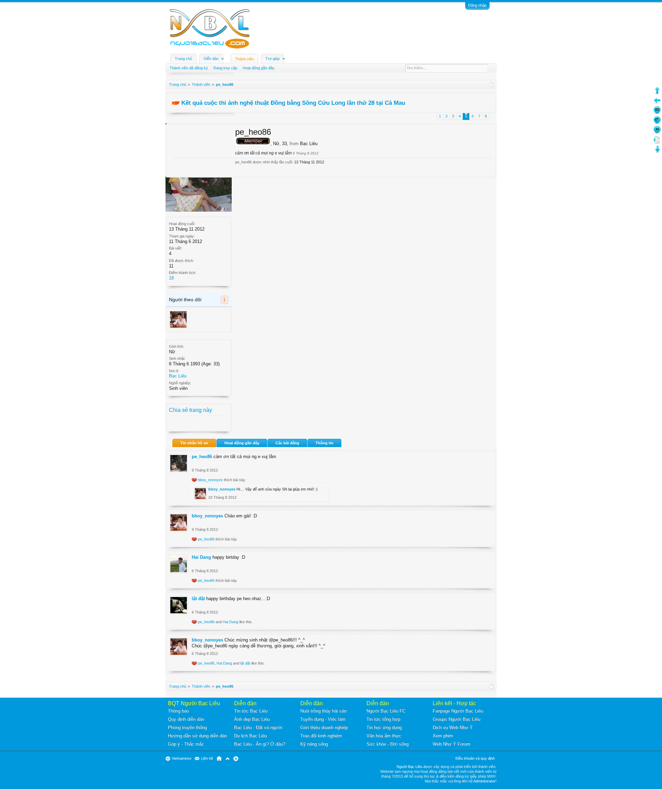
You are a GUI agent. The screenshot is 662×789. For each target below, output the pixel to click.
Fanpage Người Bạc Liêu (458, 711)
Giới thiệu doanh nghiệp (324, 727)
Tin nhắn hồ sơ (194, 443)
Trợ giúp (272, 59)
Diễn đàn (211, 59)
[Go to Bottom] (657, 151)
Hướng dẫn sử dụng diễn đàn (197, 735)
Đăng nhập (477, 5)
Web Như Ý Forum (451, 744)
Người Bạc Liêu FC (386, 711)
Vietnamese (181, 758)
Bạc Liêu (178, 375)
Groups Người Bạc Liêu (456, 719)
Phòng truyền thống (187, 727)
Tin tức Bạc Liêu (251, 711)
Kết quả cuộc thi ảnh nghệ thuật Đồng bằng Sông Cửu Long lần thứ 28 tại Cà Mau (293, 102)
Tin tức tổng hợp (383, 719)
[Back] (657, 102)
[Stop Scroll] (657, 132)
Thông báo (178, 711)
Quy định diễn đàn (186, 719)
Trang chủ (183, 59)
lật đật (198, 598)
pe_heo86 (202, 456)
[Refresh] (657, 122)
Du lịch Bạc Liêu (250, 735)
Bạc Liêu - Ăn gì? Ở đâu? (259, 744)
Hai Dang (201, 557)
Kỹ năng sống (314, 744)
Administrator (484, 781)
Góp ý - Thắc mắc (186, 744)
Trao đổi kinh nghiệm (321, 735)
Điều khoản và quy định (475, 758)
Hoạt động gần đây (241, 443)
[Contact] (657, 112)
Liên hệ (207, 758)
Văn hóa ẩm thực (384, 735)
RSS (235, 758)
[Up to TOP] (657, 92)
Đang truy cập (225, 68)
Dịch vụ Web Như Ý (453, 727)
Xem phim (443, 735)
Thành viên (244, 59)
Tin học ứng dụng (384, 727)
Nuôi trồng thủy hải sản (323, 711)
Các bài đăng (287, 443)
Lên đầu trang (227, 758)
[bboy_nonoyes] (178, 319)
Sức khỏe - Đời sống (388, 744)
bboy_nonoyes (210, 480)
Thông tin (324, 443)
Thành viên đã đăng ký (189, 68)
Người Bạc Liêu (409, 767)
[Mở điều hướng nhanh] (492, 84)
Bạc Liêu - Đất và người (258, 727)
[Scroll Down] (657, 142)
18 (171, 278)
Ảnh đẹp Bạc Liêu (252, 719)
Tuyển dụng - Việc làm (322, 719)
